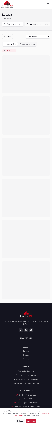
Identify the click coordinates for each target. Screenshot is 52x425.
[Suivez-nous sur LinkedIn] (26, 330)
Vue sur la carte (28, 44)
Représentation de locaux (26, 375)
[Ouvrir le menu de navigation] (48, 4)
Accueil (26, 343)
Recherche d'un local (26, 371)
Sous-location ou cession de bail (26, 383)
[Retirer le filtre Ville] (14, 51)
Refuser (20, 421)
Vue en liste (11, 44)
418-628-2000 (27, 399)
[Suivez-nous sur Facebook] (21, 330)
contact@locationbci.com (28, 403)
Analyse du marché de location (26, 379)
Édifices (26, 351)
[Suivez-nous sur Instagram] (31, 330)
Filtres (9, 36)
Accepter (31, 421)
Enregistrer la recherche (38, 24)
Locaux (26, 347)
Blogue (26, 355)
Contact (26, 359)
